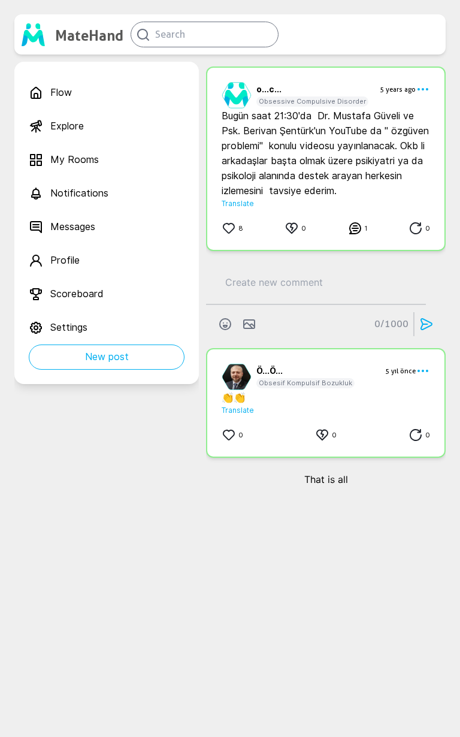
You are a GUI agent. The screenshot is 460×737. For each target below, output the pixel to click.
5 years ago (398, 89)
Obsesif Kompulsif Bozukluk (305, 383)
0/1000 (391, 324)
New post (107, 357)
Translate (238, 203)
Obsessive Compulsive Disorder (312, 101)
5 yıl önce (400, 371)
